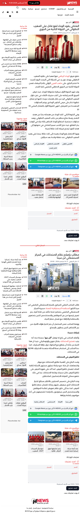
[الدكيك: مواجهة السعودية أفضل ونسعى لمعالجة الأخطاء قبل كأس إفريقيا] (14, 289)
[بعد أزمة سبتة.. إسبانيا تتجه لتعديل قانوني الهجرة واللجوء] (71, 442)
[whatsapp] (47, 67)
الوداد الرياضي (64, 76)
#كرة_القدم (53, 148)
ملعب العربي (57, 83)
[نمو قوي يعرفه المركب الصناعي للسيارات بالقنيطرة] (14, 73)
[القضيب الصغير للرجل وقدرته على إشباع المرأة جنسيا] (14, 82)
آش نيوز (68, 22)
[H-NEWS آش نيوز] (71, 3)
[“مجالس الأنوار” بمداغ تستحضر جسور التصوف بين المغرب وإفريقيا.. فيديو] (14, 91)
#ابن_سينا (69, 402)
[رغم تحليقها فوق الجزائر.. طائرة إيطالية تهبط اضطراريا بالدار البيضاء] (53, 442)
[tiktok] (3, 12)
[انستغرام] (10, 16)
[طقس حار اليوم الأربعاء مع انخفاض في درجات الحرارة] (14, 59)
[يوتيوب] (8, 12)
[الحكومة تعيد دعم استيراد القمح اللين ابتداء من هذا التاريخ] (71, 188)
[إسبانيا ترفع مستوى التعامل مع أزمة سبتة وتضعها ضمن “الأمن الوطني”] (14, 101)
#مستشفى (51, 402)
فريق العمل (37, 508)
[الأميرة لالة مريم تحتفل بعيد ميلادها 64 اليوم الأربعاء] (36, 188)
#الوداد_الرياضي (39, 144)
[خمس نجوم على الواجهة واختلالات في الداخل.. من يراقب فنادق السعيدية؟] (53, 188)
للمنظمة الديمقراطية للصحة (58, 308)
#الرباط (60, 402)
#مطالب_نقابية (39, 402)
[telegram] (51, 67)
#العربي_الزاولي (67, 144)
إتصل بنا (29, 508)
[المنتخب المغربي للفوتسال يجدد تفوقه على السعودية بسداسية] (14, 111)
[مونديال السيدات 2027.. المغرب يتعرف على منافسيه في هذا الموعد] (36, 442)
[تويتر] (12, 12)
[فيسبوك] (17, 12)
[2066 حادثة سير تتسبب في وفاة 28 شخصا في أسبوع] (14, 65)
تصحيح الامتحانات (67, 341)
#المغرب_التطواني (53, 144)
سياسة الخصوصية (47, 508)
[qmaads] (40, 501)
